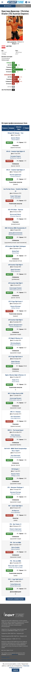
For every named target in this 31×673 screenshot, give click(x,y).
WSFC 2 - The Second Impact (15, 430)
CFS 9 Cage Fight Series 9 (15, 301)
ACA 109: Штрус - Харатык (15, 209)
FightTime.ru (15, 654)
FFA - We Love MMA (15, 542)
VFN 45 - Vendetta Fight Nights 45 (15, 151)
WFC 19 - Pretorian (15, 412)
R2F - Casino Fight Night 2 (15, 506)
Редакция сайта (5, 657)
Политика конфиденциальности (9, 659)
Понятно (15, 670)
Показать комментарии (15, 599)
